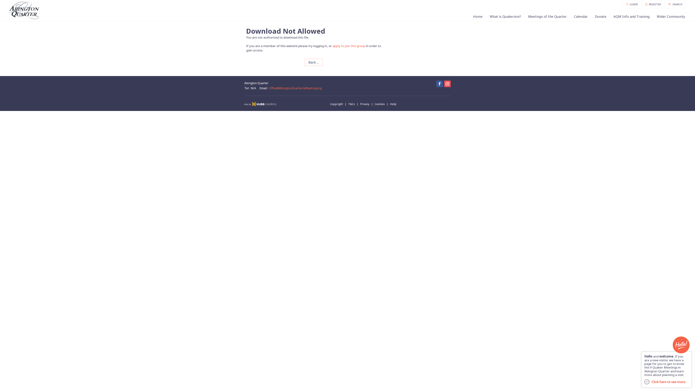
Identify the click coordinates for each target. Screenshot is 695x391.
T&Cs (351, 104)
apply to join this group (348, 46)
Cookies (380, 104)
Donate (600, 16)
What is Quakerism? (505, 16)
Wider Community (671, 16)
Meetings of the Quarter (547, 16)
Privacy (364, 104)
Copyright (336, 104)
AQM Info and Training (632, 16)
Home (478, 16)
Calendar (581, 16)
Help (393, 104)
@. (295, 88)
